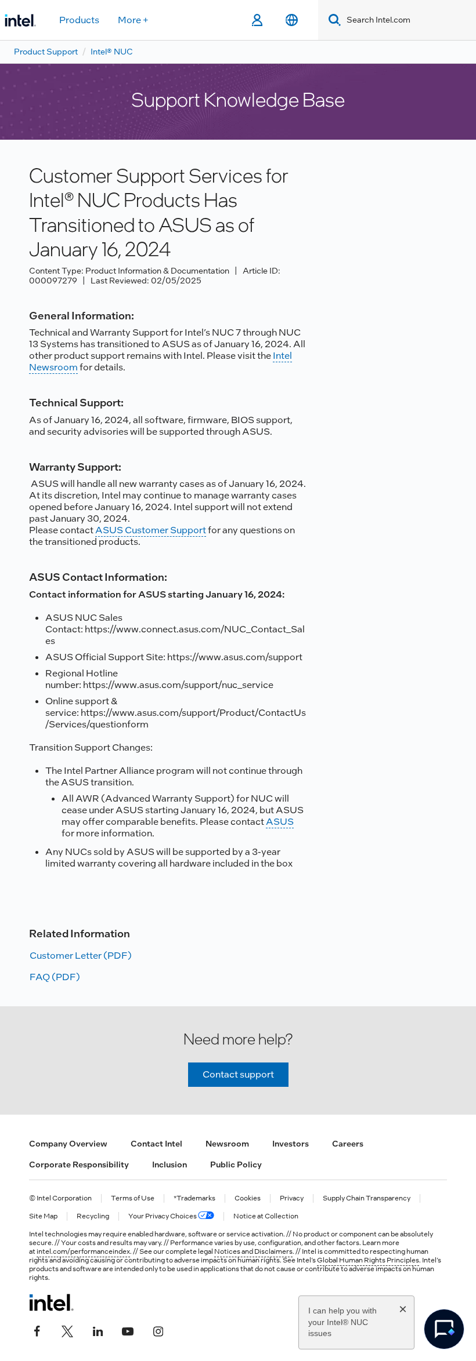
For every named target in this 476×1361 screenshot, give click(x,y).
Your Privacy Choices (163, 1216)
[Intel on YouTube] (128, 1330)
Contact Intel (156, 1143)
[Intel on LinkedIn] (97, 1330)
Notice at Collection (265, 1216)
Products (79, 20)
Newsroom (227, 1143)
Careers (347, 1143)
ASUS (280, 822)
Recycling (93, 1216)
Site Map (43, 1216)
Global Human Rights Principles (368, 1260)
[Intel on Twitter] (67, 1330)
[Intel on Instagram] (158, 1330)
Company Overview (68, 1143)
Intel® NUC (112, 51)
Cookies (248, 1198)
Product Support (46, 51)
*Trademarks (194, 1198)
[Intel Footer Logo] (51, 1302)
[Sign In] (257, 20)
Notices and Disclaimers (253, 1251)
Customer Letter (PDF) (81, 955)
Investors (290, 1143)
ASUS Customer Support (150, 530)
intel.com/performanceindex (83, 1251)
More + (133, 20)
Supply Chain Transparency (366, 1198)
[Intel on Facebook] (37, 1330)
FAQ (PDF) (55, 977)
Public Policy (236, 1164)
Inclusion (169, 1164)
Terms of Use (132, 1198)
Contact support (238, 1074)
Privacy (292, 1198)
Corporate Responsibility (79, 1164)
